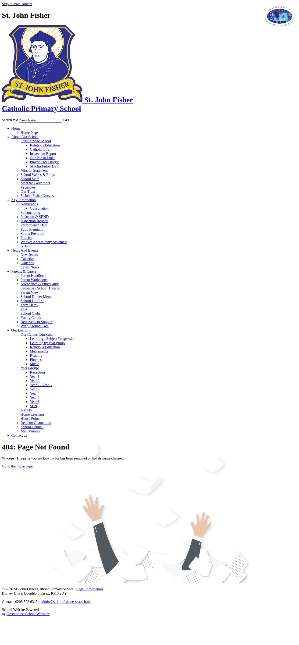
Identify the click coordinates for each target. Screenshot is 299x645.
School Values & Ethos (38, 175)
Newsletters (29, 255)
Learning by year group (47, 343)
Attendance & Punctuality (40, 284)
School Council (32, 427)
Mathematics (39, 351)
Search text (10, 120)
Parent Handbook (33, 276)
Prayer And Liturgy (44, 162)
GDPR (26, 246)
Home (15, 128)
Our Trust (28, 191)
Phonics (36, 360)
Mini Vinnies (30, 431)
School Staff (30, 179)
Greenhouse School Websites (28, 614)
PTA (24, 309)
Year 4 (34, 393)
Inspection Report (43, 154)
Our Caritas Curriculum (38, 334)
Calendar (27, 259)
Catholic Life (39, 149)
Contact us (19, 435)
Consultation (39, 208)
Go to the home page (17, 466)
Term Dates (29, 305)
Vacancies (28, 187)
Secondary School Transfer (41, 288)
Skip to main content (17, 4)
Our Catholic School (36, 141)
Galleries (27, 263)
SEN (33, 406)
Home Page (29, 133)
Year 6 (34, 402)
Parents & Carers (23, 271)
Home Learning (32, 414)
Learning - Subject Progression (52, 339)
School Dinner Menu (36, 297)
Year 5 (34, 397)
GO (66, 120)
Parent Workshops (34, 280)
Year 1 (34, 376)
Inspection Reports (34, 221)
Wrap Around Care (35, 326)
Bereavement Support (37, 322)
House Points (30, 418)
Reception (37, 372)
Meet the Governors (35, 183)
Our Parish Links (42, 158)
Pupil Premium (32, 229)
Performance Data (34, 225)
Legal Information (89, 589)
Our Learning (21, 330)
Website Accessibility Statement (44, 242)
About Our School (25, 137)
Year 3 (34, 389)
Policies (26, 238)
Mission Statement (34, 170)
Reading (36, 355)
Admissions (29, 204)
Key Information (23, 200)
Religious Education (45, 145)
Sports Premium (32, 233)
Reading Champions (36, 423)
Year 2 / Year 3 (41, 385)
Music (34, 364)
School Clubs (30, 313)
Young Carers (31, 318)
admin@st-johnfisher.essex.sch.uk (66, 602)
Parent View (30, 292)
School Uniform (32, 301)
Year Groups (30, 368)
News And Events (24, 250)
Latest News (30, 267)
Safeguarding (30, 212)
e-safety (26, 410)
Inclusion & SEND (35, 217)
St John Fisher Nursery (37, 196)
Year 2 (34, 381)
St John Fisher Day (44, 166)
